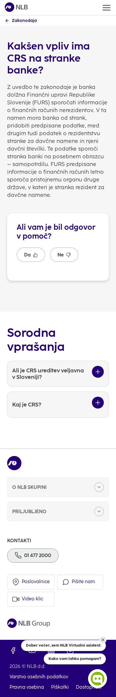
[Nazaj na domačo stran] (16, 7)
